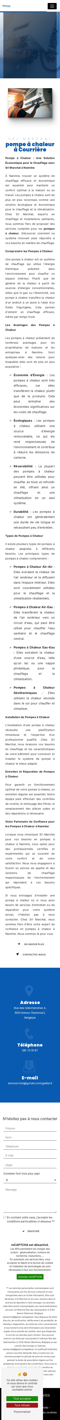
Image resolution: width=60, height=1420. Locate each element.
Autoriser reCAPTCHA (30, 1276)
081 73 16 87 (30, 1050)
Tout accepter (22, 1398)
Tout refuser (22, 1405)
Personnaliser (22, 1411)
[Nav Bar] (52, 6)
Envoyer (33, 1231)
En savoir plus (34, 944)
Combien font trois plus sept (22, 1173)
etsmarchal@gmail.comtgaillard (30, 1083)
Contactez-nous (34, 954)
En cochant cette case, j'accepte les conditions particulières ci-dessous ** (30, 1219)
